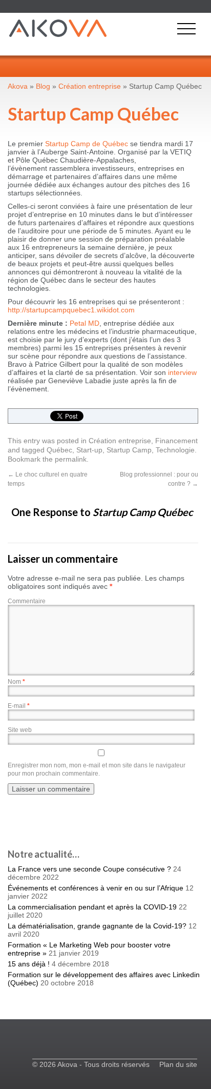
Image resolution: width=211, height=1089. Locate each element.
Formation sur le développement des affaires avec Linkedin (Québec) (104, 979)
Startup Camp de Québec (87, 144)
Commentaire (27, 601)
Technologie (175, 450)
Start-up (89, 450)
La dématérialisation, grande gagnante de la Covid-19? (97, 926)
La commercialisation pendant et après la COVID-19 (92, 907)
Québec (59, 450)
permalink (71, 459)
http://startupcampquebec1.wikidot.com (71, 310)
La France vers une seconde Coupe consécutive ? (89, 869)
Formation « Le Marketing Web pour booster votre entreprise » (89, 949)
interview (182, 372)
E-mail (19, 705)
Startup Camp (129, 450)
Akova (18, 86)
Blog (43, 86)
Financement (176, 441)
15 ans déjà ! (29, 964)
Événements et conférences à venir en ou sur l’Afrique (95, 888)
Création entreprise (120, 441)
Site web (20, 730)
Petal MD (84, 323)
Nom (16, 681)
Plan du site (178, 1064)
